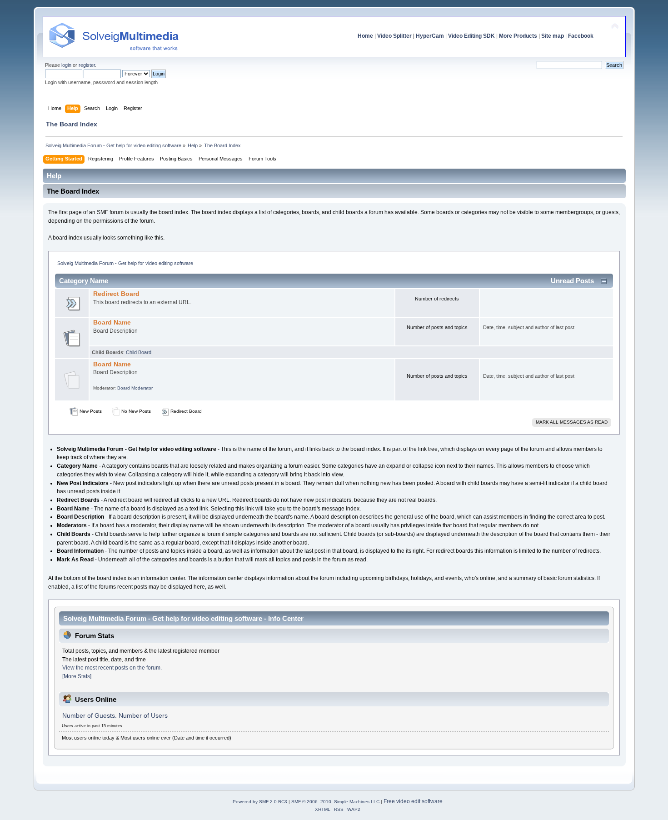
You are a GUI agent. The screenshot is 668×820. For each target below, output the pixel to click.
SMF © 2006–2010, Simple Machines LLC (335, 801)
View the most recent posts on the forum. (112, 668)
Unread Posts (572, 281)
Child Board (138, 352)
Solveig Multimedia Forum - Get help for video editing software (125, 263)
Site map (552, 36)
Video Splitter (394, 36)
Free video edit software (413, 801)
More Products (518, 36)
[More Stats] (76, 676)
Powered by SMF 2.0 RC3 (260, 801)
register (87, 65)
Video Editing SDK (471, 36)
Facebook (580, 36)
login (66, 65)
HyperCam (430, 36)
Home (365, 36)
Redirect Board (116, 293)
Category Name (83, 281)
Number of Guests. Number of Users (115, 715)
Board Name (112, 322)
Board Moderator (135, 387)
